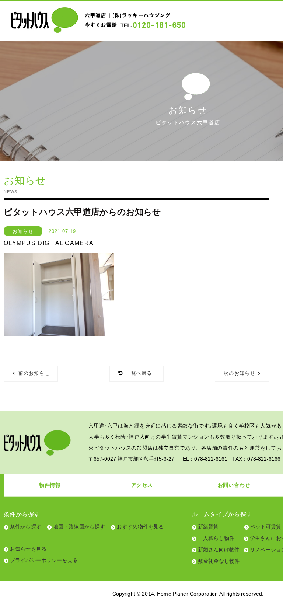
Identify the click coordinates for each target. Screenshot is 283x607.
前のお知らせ (34, 373)
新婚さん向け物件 (219, 549)
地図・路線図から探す (79, 527)
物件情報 (50, 485)
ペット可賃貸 (266, 527)
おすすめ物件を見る (140, 527)
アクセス (142, 485)
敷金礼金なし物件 (219, 561)
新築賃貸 (208, 527)
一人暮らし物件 (216, 538)
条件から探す (25, 527)
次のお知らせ (239, 373)
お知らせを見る (28, 549)
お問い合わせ (234, 485)
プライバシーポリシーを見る (44, 560)
